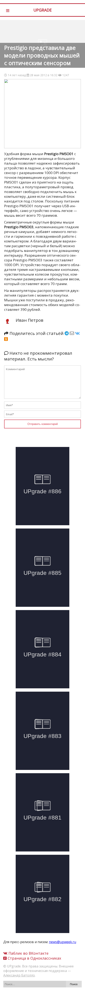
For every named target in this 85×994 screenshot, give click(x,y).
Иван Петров (29, 320)
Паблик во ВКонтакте (27, 953)
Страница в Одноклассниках (34, 958)
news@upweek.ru (62, 942)
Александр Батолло (19, 975)
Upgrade (42, 10)
